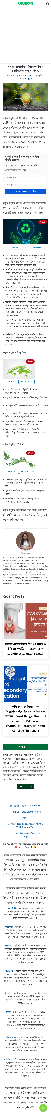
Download (36, 247)
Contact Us (27, 812)
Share (14, 247)
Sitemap (14, 812)
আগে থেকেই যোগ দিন (25, 191)
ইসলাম (38, 812)
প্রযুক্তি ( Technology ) (31, 77)
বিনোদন (24, 806)
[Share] (43, 1108)
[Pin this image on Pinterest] (42, 222)
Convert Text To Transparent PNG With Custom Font (25, 825)
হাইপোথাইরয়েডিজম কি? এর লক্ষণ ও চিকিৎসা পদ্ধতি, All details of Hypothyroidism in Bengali (25, 649)
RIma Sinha (25, 75)
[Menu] (4, 4)
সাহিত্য (25, 818)
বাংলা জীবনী (12, 908)
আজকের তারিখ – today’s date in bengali (25, 835)
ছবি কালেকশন (35, 806)
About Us (25, 786)
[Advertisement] (25, 36)
